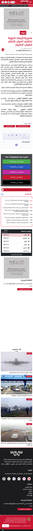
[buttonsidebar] (30, 2)
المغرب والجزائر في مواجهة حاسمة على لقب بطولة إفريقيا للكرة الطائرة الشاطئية (16, 210)
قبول (5, 526)
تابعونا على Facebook (16, 166)
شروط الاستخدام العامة (14, 526)
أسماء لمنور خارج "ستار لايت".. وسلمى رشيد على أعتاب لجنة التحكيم (15, 214)
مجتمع (29, 376)
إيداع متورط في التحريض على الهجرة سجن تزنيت (17, 222)
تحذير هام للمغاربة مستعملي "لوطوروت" (21, 395)
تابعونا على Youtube (16, 177)
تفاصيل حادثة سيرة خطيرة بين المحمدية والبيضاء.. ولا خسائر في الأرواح (16, 444)
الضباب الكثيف (9, 126)
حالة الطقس (28, 487)
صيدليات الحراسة (27, 489)
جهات (22, 33)
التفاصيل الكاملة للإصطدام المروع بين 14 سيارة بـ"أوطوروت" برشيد (16, 419)
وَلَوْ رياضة (29, 495)
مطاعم (30, 493)
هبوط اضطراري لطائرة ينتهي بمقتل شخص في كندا (16, 217)
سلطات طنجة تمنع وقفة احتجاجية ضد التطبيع (17, 220)
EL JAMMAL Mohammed (22, 50)
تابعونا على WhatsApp (17, 161)
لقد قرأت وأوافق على (20, 525)
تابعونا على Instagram (16, 172)
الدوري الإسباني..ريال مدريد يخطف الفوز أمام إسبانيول (15, 208)
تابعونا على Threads (16, 182)
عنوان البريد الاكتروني (24, 289)
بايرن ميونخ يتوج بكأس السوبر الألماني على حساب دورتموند (16, 200)
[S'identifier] (5, 2)
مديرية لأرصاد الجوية (23, 126)
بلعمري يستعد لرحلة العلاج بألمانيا (20, 225)
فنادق (30, 491)
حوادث (29, 399)
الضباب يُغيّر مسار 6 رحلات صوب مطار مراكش (20, 372)
